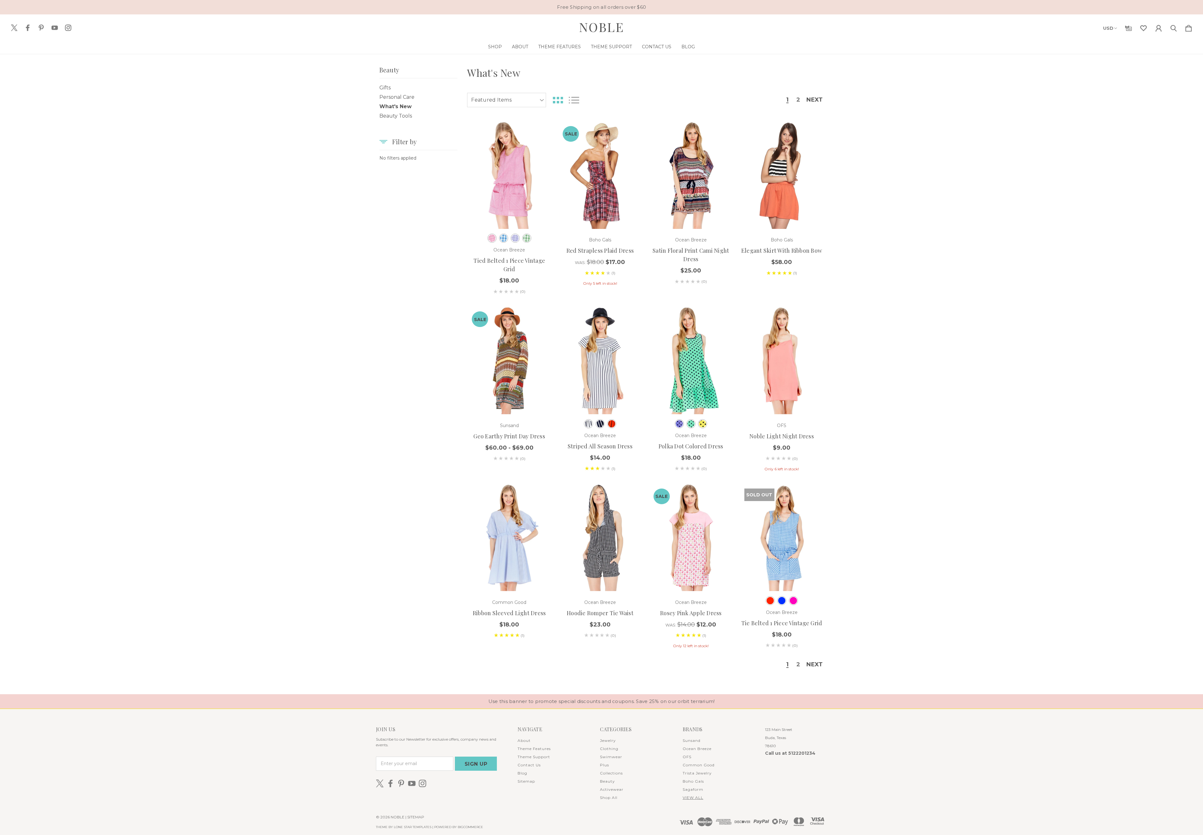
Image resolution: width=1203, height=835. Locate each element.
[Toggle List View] (574, 100)
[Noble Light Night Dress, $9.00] (782, 360)
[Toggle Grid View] (558, 100)
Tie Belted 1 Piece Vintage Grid (781, 623)
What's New (395, 106)
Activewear (611, 789)
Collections (611, 773)
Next (814, 100)
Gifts (385, 88)
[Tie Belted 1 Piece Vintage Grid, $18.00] (782, 537)
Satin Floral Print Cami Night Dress (691, 255)
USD (1108, 28)
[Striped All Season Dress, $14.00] (600, 360)
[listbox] (506, 100)
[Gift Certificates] (1128, 27)
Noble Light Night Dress (781, 436)
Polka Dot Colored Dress (691, 446)
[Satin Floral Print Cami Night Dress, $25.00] (691, 175)
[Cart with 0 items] (1188, 27)
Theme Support (611, 47)
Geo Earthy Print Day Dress (509, 436)
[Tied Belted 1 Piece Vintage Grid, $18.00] (509, 175)
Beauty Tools (395, 116)
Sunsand (691, 740)
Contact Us (656, 47)
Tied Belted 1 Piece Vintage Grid (509, 265)
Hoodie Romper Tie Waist (600, 613)
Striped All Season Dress (600, 446)
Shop (495, 47)
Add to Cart (600, 211)
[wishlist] (1143, 27)
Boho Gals (693, 781)
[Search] (1173, 27)
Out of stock (781, 574)
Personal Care (396, 97)
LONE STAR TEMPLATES (412, 827)
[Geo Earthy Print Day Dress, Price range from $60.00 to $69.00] (509, 360)
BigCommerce (470, 827)
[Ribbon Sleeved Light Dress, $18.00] (509, 537)
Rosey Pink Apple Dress (691, 613)
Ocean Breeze (697, 748)
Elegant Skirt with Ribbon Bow (781, 250)
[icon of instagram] (68, 27)
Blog (688, 47)
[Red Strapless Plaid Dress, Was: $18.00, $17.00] (600, 175)
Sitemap (526, 781)
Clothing (609, 748)
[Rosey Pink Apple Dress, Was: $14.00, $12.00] (691, 537)
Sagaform (693, 789)
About (520, 47)
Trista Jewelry (697, 773)
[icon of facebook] (27, 27)
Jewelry (608, 740)
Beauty (607, 781)
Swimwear (611, 756)
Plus (604, 765)
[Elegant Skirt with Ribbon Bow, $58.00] (782, 175)
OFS (687, 756)
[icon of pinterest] (41, 27)
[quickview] (539, 167)
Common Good (699, 765)
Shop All (608, 797)
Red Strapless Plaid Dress (600, 250)
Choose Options (509, 211)
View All (693, 797)
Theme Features (559, 47)
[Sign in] (1158, 27)
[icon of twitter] (14, 27)
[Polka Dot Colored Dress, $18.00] (691, 360)
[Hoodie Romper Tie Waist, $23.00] (600, 537)
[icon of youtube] (54, 27)
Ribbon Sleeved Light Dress (509, 613)
